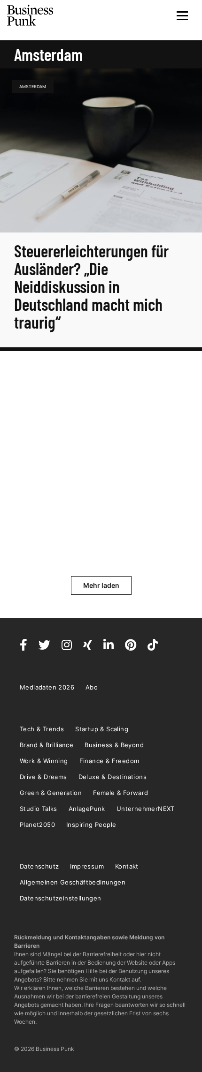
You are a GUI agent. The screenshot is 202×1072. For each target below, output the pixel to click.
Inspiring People (91, 824)
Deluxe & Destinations (112, 776)
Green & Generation (51, 792)
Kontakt (127, 866)
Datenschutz (39, 866)
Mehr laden (101, 585)
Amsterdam (32, 86)
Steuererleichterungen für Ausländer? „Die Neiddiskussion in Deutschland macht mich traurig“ (91, 286)
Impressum (87, 866)
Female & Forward (120, 792)
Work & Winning (44, 761)
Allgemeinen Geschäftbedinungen (72, 882)
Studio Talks (38, 808)
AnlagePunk (87, 808)
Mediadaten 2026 (47, 687)
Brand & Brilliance (46, 745)
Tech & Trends (42, 729)
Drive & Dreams (43, 776)
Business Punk (30, 15)
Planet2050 (37, 824)
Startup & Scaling (101, 729)
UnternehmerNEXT (146, 808)
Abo (91, 687)
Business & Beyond (114, 745)
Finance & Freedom (109, 761)
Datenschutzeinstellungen (60, 898)
